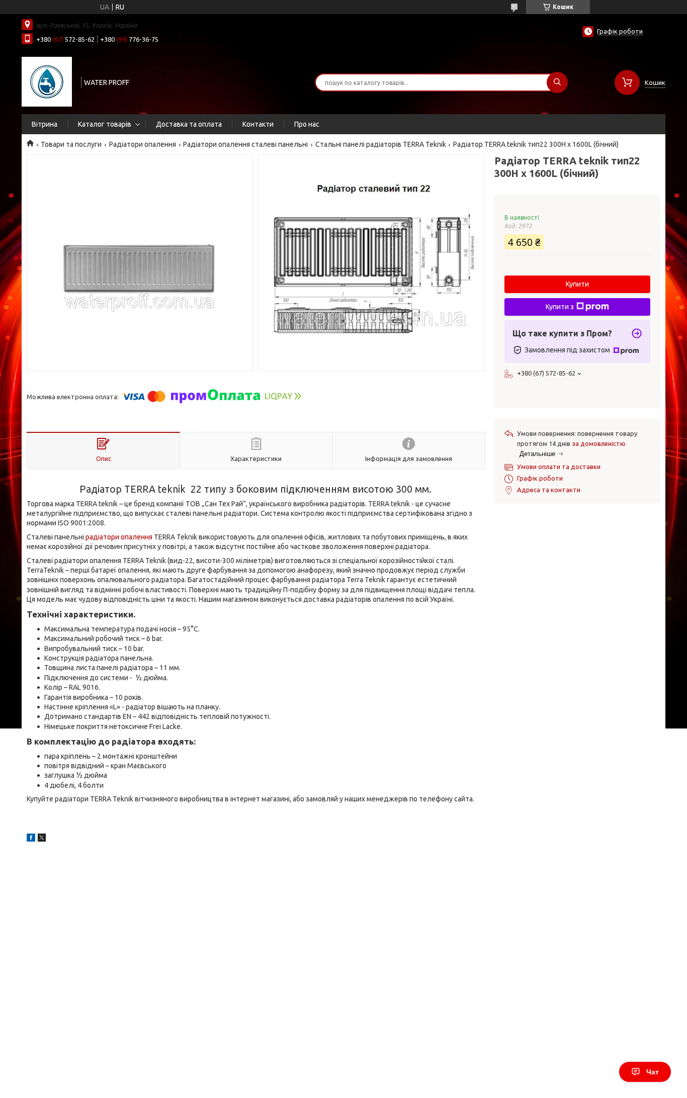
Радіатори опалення (142, 144)
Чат (652, 1072)
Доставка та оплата (189, 124)
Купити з (560, 307)
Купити (577, 284)
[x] (42, 839)
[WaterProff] (47, 81)
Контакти (258, 124)
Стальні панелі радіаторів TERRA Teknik (380, 144)
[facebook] (31, 839)
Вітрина (44, 124)
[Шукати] (557, 82)
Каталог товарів (104, 124)
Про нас (306, 124)
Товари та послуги (71, 144)
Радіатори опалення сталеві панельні (245, 144)
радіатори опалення (118, 537)
